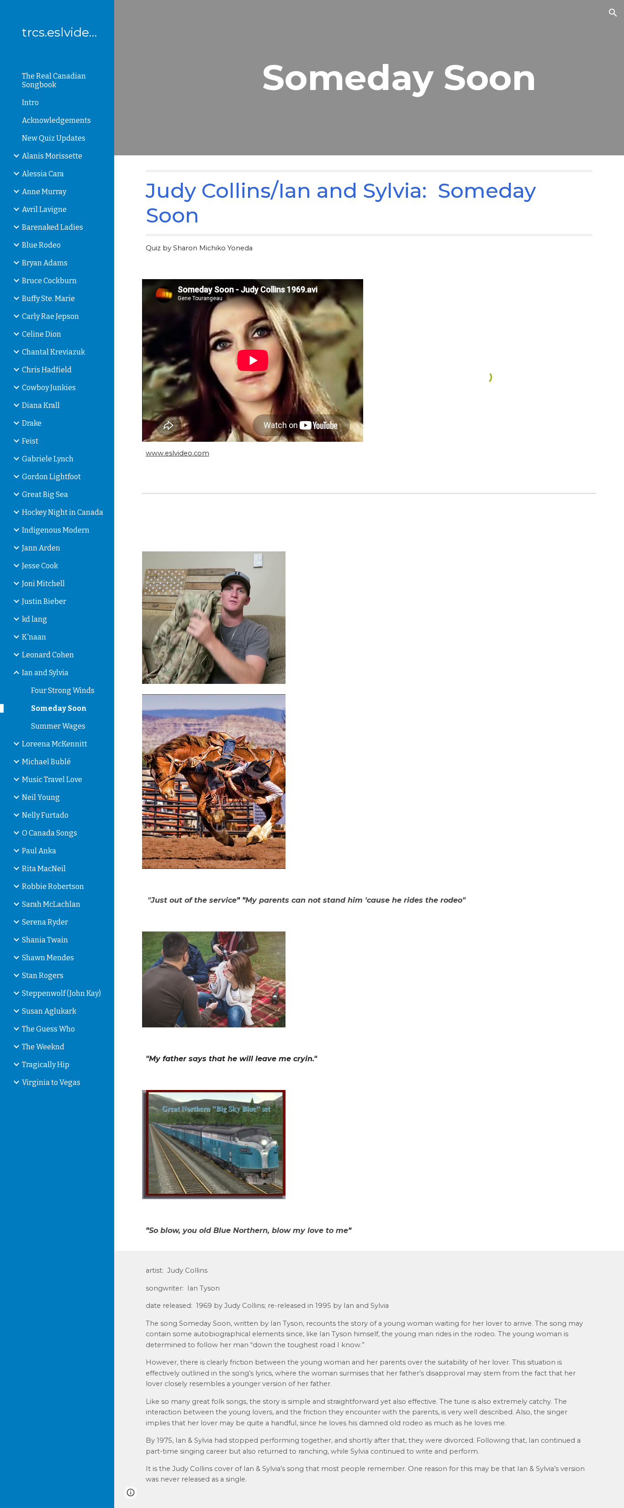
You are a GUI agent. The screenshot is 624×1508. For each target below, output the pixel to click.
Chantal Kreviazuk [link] (53, 352)
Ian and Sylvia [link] (45, 672)
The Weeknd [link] (43, 1046)
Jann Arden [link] (41, 548)
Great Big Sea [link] (45, 494)
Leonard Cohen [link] (48, 655)
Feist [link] (30, 441)
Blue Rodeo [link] (41, 245)
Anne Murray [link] (44, 191)
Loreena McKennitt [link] (54, 744)
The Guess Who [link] (48, 1029)
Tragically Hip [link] (45, 1064)
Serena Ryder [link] (45, 922)
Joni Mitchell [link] (43, 583)
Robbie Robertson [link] (53, 886)
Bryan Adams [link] (45, 263)
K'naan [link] (34, 637)
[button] (613, 13)
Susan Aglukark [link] (49, 1011)
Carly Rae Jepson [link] (50, 316)
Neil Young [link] (41, 797)
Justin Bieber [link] (44, 601)
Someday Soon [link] (59, 708)
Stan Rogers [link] (42, 975)
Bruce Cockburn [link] (49, 280)
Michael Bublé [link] (46, 761)
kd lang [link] (34, 619)
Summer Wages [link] (58, 726)
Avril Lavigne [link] (44, 209)
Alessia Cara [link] (43, 173)
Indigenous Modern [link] (56, 530)
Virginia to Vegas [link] (51, 1082)
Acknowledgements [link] (56, 120)
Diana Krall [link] (41, 405)
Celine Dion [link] (41, 334)
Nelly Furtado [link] (45, 815)
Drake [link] (32, 423)
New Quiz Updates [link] (53, 138)
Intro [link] (30, 102)
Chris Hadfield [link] (47, 369)
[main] (428, 77)
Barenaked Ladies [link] (52, 227)
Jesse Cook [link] (40, 565)
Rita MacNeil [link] (44, 868)
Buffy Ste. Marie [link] (48, 298)
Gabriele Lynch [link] (48, 459)
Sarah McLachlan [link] (51, 904)
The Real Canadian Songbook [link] (54, 80)
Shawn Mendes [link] (48, 957)
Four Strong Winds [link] (63, 690)
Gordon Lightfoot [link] (51, 476)
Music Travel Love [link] (52, 779)
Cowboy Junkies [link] (49, 387)
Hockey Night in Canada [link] (62, 512)
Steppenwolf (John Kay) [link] (61, 993)
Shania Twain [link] (45, 940)
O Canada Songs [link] (49, 833)
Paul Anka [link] (39, 851)
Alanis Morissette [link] (52, 156)
